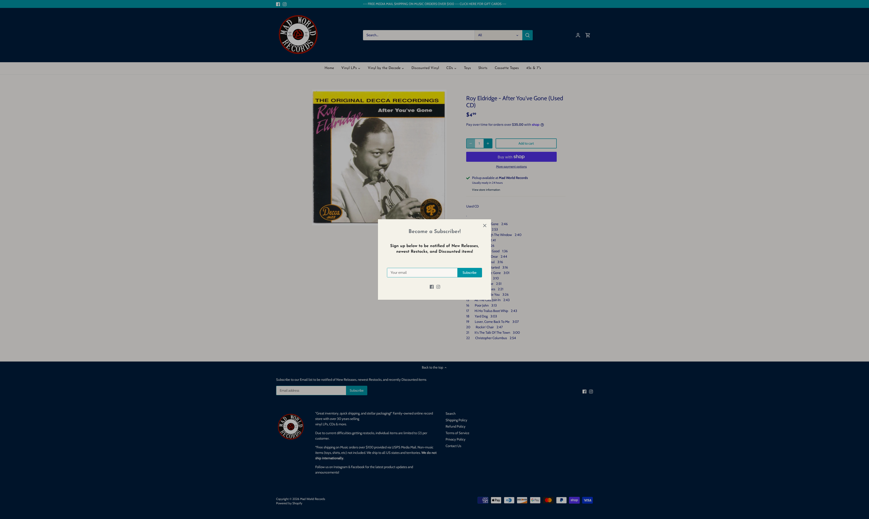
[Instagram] (438, 286)
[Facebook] (432, 286)
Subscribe (470, 273)
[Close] (485, 226)
